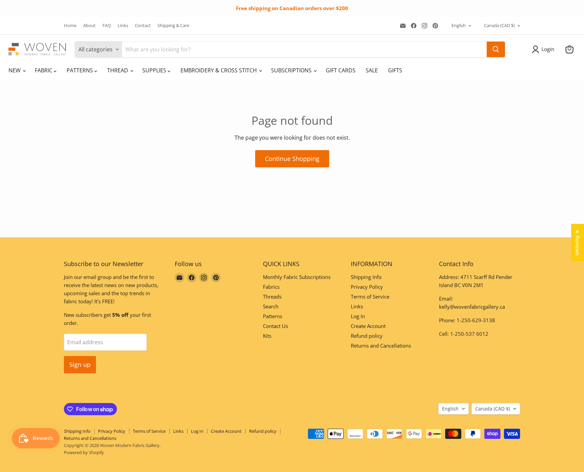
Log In (358, 316)
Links (123, 25)
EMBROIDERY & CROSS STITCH (219, 70)
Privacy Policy (367, 286)
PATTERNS (80, 70)
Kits (267, 335)
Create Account (368, 326)
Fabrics (271, 286)
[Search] (496, 49)
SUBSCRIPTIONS (292, 70)
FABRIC (44, 70)
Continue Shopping (292, 159)
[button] (544, 49)
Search (270, 306)
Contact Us (275, 326)
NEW (15, 70)
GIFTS (395, 70)
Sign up (80, 364)
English (459, 25)
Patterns (272, 316)
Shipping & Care (173, 25)
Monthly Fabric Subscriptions (297, 277)
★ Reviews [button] (577, 242)
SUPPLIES (155, 70)
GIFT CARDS (341, 70)
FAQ (106, 25)
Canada (499, 25)
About (89, 25)
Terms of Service (370, 296)
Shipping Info (366, 277)
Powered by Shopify (84, 452)
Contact (143, 25)
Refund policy (367, 335)
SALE (372, 70)
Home (70, 25)
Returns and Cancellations (381, 345)
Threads (272, 296)
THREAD (118, 70)
